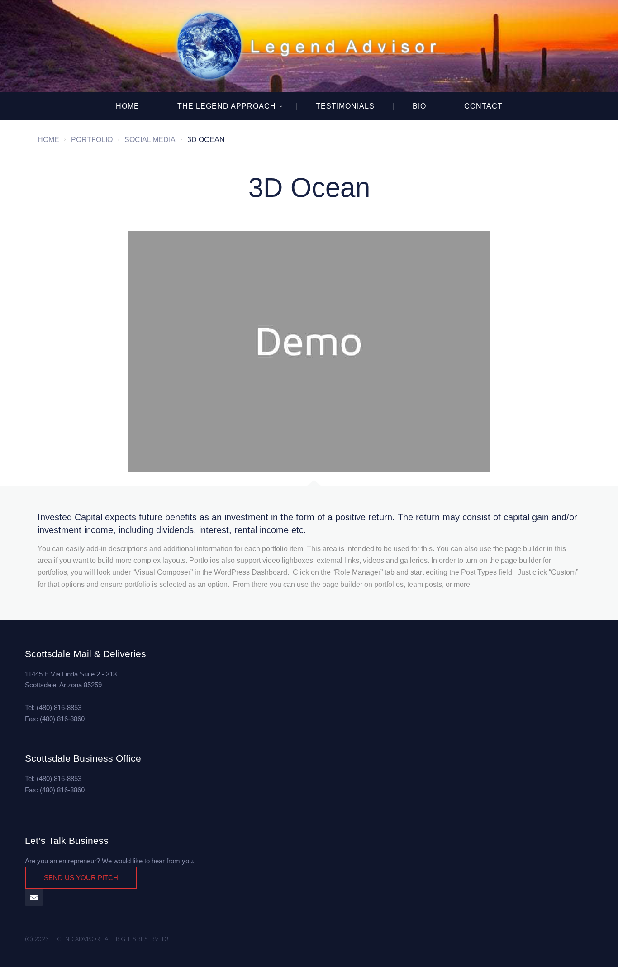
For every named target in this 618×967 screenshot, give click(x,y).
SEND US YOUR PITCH (81, 877)
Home (127, 106)
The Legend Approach (226, 106)
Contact (483, 106)
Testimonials (345, 106)
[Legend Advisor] (309, 46)
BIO (419, 106)
